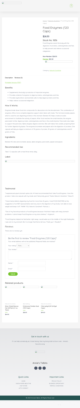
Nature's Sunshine (54, 21)
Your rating (12, 246)
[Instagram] (44, 368)
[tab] (9, 78)
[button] (68, 5)
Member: (46, 59)
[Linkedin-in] (40, 368)
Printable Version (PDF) (13, 82)
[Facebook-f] (35, 368)
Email (10, 269)
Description (9, 78)
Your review (12, 249)
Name (10, 263)
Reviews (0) (19, 78)
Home (45, 21)
